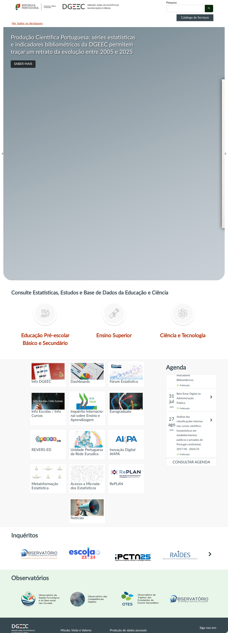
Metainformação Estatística (45, 486)
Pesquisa (171, 2)
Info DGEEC (41, 381)
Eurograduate (120, 411)
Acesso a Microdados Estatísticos (86, 486)
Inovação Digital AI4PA (122, 452)
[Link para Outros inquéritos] (210, 558)
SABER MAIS (23, 56)
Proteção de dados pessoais (128, 630)
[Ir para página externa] (180, 560)
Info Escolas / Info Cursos (46, 414)
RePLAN (116, 484)
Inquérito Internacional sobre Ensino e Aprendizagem (87, 416)
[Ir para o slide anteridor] (2, 153)
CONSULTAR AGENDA (191, 462)
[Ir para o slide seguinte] (225, 153)
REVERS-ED (41, 450)
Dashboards (80, 381)
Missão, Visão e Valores (76, 630)
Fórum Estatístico (124, 381)
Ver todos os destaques (27, 23)
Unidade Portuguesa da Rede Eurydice (87, 452)
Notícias (77, 518)
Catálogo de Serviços (195, 17)
